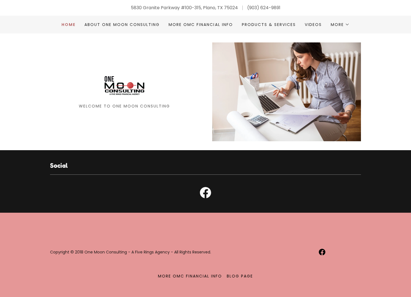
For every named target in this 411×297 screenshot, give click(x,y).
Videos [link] (313, 24)
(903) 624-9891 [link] (263, 7)
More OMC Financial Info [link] (201, 24)
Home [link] (68, 24)
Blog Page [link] (240, 276)
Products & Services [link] (269, 24)
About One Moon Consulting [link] (122, 24)
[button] (340, 24)
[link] (124, 88)
